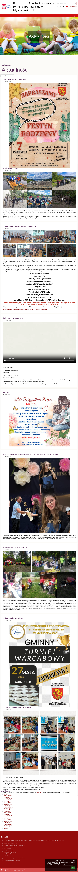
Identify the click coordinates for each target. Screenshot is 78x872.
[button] (63, 6)
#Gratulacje (44, 309)
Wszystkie (6, 828)
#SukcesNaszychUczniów (33, 309)
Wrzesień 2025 (8, 808)
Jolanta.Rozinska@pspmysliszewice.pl (14, 845)
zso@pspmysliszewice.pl (10, 843)
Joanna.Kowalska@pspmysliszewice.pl (14, 858)
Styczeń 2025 (7, 820)
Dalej (9, 76)
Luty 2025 (6, 818)
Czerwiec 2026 (8, 795)
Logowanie (73, 6)
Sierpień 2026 (7, 794)
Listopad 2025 (7, 805)
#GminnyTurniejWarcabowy (10, 309)
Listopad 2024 (7, 822)
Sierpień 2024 (7, 827)
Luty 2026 (6, 801)
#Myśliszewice (22, 309)
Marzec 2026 (7, 800)
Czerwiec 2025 (8, 812)
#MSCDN (38, 792)
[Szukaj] (75, 3)
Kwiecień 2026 (8, 798)
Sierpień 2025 (7, 810)
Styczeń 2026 (7, 802)
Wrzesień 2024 (8, 825)
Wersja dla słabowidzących (10, 870)
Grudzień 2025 (8, 804)
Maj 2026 (6, 797)
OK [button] (73, 867)
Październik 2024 (8, 824)
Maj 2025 (6, 814)
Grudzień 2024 (8, 821)
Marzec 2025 (7, 817)
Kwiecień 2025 (8, 815)
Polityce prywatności (68, 865)
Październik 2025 (8, 807)
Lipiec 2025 (7, 811)
